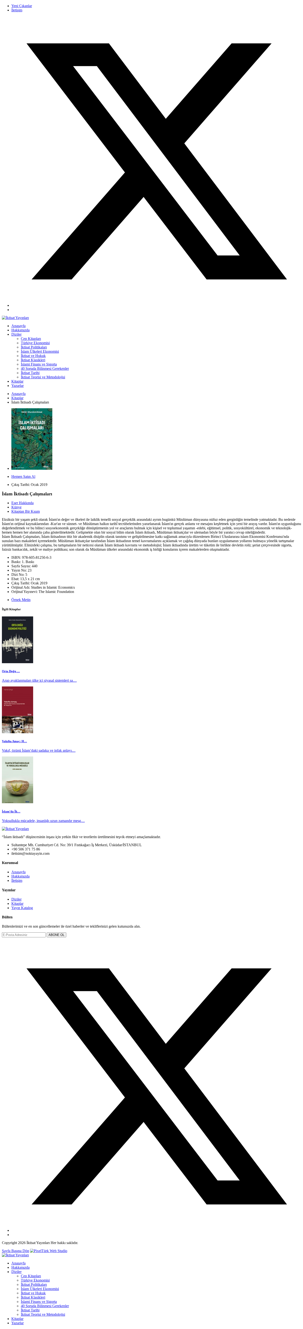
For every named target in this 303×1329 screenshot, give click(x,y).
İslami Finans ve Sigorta (39, 364)
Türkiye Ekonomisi (35, 343)
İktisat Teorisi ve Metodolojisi (43, 377)
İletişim (16, 10)
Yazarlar (17, 386)
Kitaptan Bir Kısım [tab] (25, 511)
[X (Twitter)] (156, 305)
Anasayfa (18, 326)
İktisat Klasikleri (33, 360)
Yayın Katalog (22, 908)
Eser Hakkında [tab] (22, 503)
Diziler (16, 334)
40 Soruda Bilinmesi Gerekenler (45, 368)
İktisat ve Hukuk (33, 356)
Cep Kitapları (31, 339)
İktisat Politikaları (34, 347)
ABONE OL (56, 935)
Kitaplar (17, 381)
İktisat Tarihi (30, 373)
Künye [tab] (16, 507)
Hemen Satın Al (23, 476)
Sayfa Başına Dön (15, 1251)
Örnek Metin (21, 600)
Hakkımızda (20, 330)
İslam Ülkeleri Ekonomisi (40, 351)
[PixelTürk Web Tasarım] (48, 1251)
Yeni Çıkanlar (21, 6)
